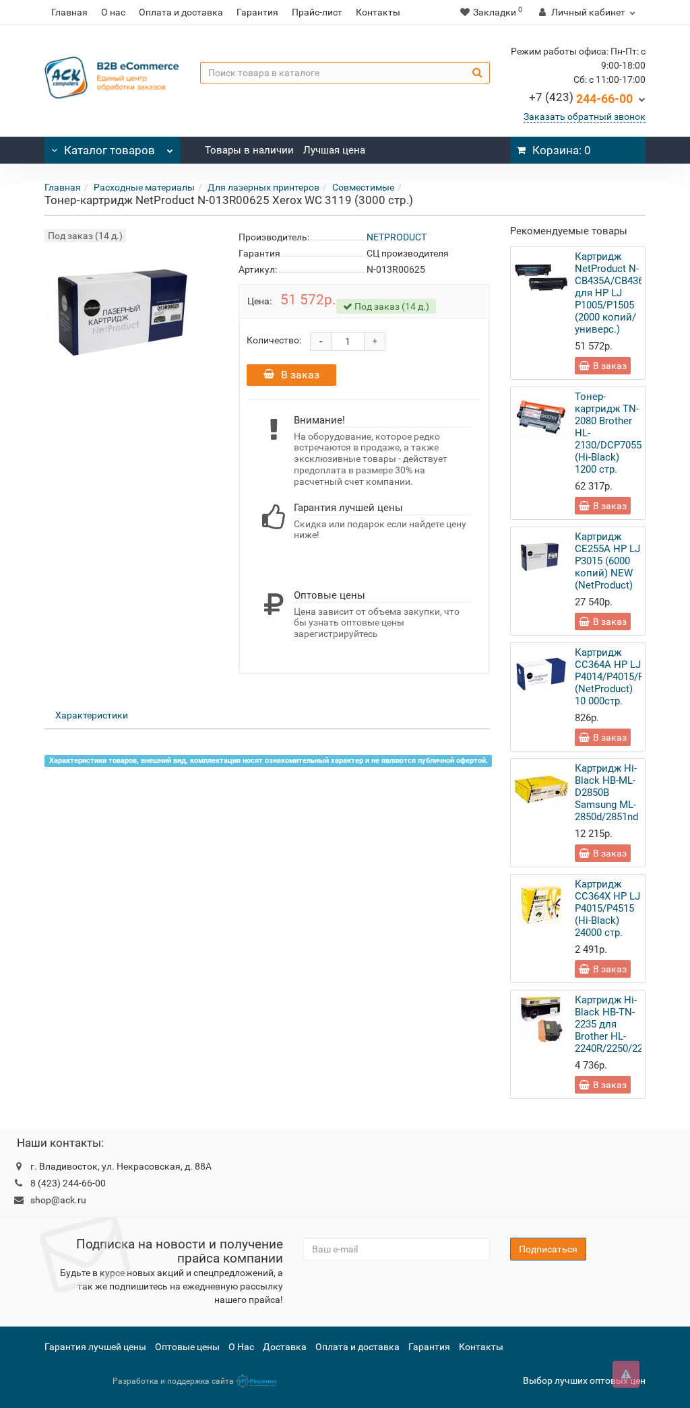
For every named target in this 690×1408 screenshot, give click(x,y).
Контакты (378, 12)
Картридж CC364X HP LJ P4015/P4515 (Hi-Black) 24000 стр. (607, 908)
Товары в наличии (249, 150)
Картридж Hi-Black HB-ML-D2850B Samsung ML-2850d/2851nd (606, 792)
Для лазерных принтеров (263, 187)
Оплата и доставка (181, 12)
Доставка (285, 1346)
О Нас (241, 1346)
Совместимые (363, 187)
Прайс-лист (317, 12)
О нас (113, 12)
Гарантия (257, 12)
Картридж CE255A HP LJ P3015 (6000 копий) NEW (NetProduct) (607, 561)
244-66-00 (581, 99)
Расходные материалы (144, 187)
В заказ (300, 374)
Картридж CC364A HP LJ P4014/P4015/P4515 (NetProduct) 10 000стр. (620, 676)
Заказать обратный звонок (585, 116)
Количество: (274, 340)
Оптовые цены (187, 1346)
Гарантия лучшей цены (95, 1346)
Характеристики (91, 715)
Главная (69, 12)
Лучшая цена (334, 150)
